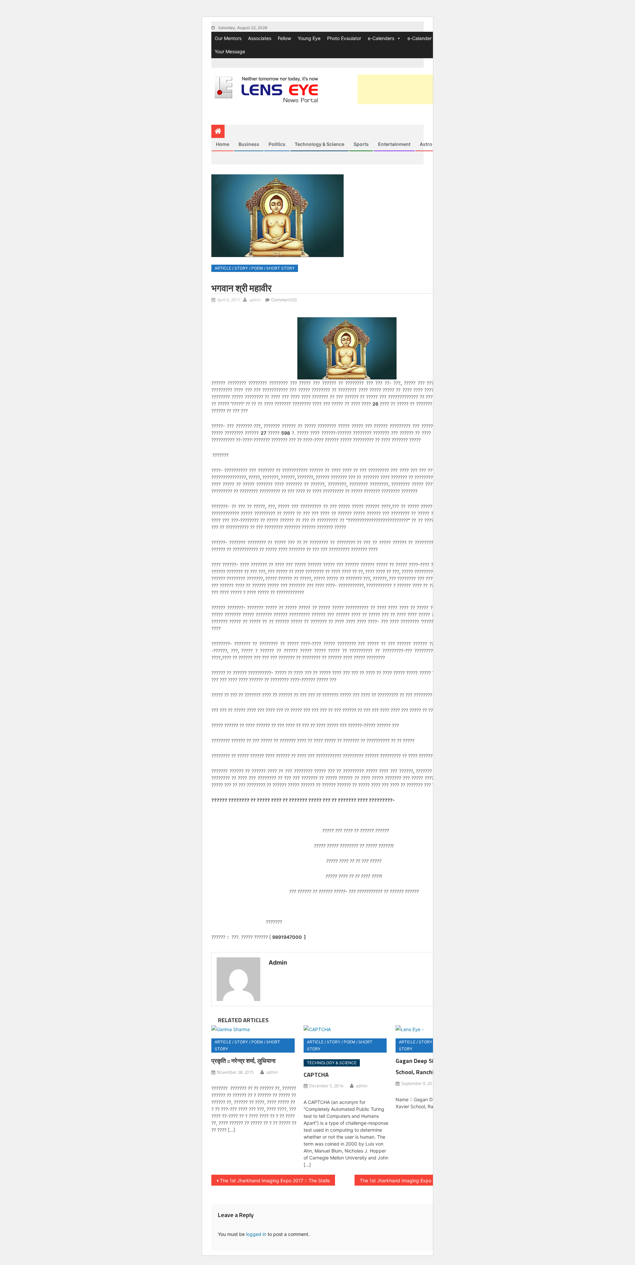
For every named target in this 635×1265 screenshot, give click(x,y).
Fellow (284, 38)
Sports (361, 144)
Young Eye (309, 38)
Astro (426, 144)
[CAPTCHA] (347, 1029)
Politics (277, 144)
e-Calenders (381, 38)
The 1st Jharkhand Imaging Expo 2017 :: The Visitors (417, 1180)
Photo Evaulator (344, 38)
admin (255, 299)
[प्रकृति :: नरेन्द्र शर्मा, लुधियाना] (254, 1029)
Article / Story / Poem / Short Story (255, 268)
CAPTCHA (316, 1074)
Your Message (230, 51)
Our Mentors (228, 38)
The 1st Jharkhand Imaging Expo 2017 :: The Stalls (275, 1180)
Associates (259, 38)
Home (222, 144)
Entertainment (394, 144)
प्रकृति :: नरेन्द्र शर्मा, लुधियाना (243, 1060)
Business (248, 144)
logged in (256, 1234)
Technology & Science (319, 144)
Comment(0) (284, 299)
